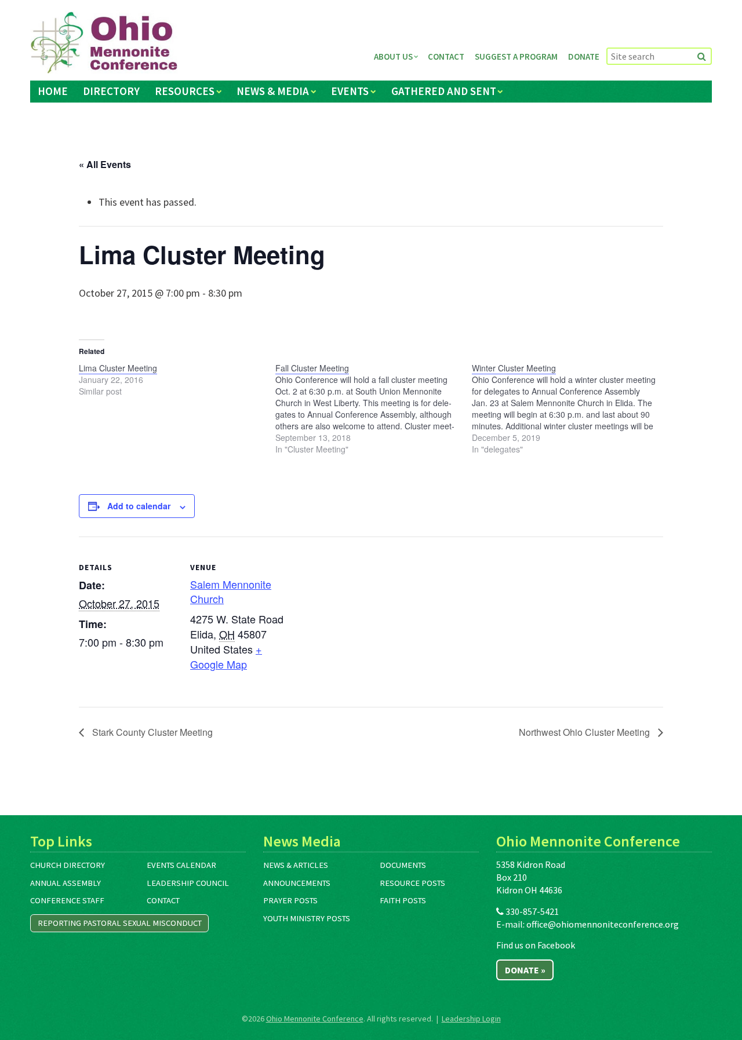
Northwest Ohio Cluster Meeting (585, 732)
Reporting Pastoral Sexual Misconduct (120, 923)
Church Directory (67, 865)
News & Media (273, 91)
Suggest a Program (516, 56)
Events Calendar (181, 865)
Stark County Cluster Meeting (151, 732)
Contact (446, 56)
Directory (111, 91)
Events (350, 91)
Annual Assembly (65, 883)
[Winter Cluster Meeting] (570, 408)
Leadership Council (188, 883)
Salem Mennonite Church (230, 591)
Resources (184, 91)
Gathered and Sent (443, 91)
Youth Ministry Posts (306, 918)
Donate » (525, 970)
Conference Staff (67, 900)
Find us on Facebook (535, 945)
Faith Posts (403, 900)
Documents (403, 865)
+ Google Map (226, 656)
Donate (583, 56)
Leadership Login (471, 1018)
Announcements (296, 883)
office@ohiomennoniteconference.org (602, 924)
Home (53, 91)
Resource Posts (412, 883)
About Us (393, 56)
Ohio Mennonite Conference (314, 1018)
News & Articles (295, 865)
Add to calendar (138, 506)
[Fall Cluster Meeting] (373, 408)
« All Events (105, 164)
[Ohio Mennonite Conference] (104, 42)
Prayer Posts (290, 900)
